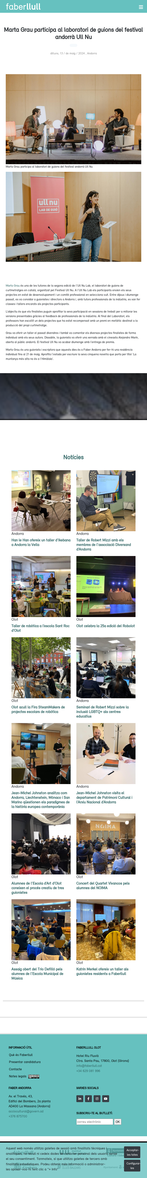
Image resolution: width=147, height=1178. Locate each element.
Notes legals (17, 1076)
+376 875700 (18, 1116)
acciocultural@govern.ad (26, 1111)
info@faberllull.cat (89, 1066)
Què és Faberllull (21, 1055)
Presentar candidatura (25, 1062)
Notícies (73, 456)
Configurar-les (133, 1166)
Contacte (15, 1069)
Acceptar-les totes (133, 1152)
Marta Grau (13, 285)
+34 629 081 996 (88, 1071)
